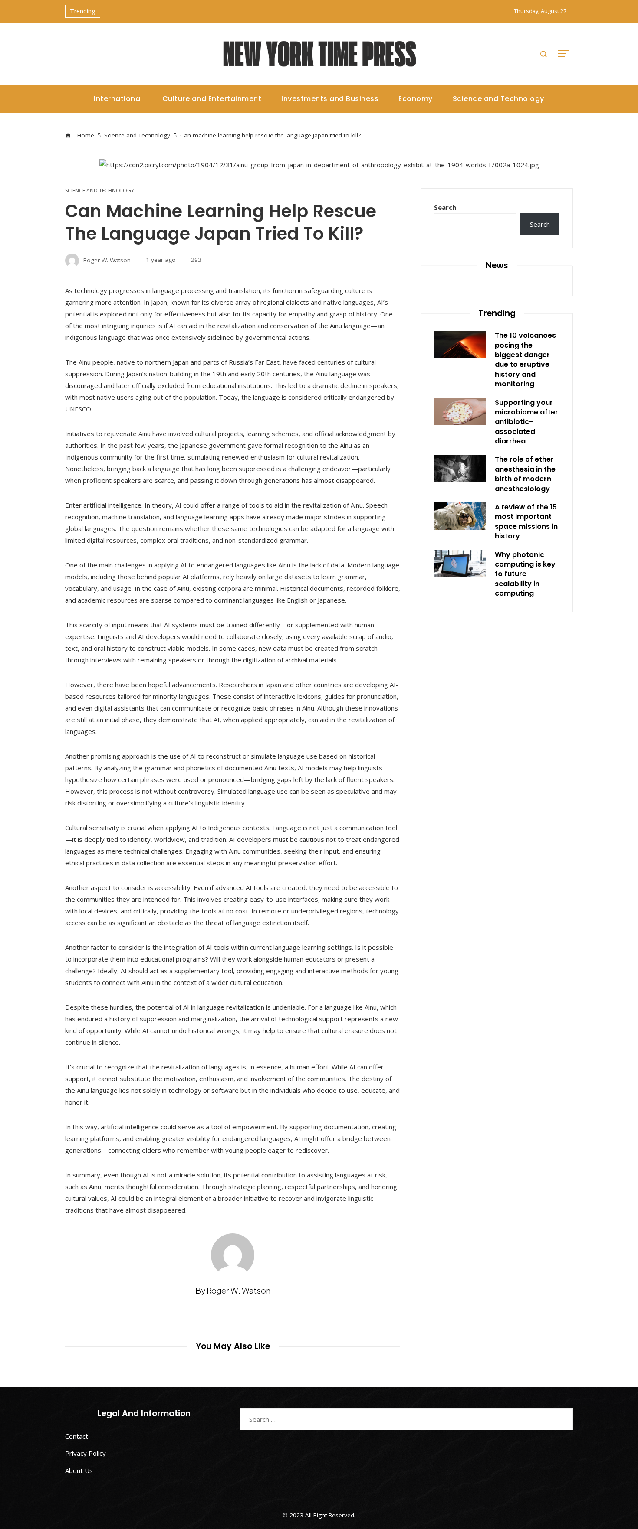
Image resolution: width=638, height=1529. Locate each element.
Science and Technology (99, 190)
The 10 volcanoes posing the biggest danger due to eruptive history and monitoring (525, 359)
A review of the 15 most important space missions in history (526, 521)
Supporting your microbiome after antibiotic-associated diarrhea (526, 422)
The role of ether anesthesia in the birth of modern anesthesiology (525, 473)
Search (445, 207)
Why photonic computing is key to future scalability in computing (525, 574)
